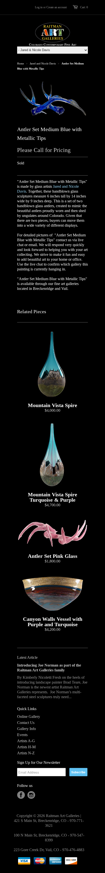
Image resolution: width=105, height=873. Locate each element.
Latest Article (27, 657)
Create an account (56, 7)
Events (22, 735)
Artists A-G (26, 741)
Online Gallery (28, 716)
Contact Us (25, 723)
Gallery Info (26, 729)
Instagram (31, 795)
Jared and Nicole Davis (43, 63)
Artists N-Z (26, 753)
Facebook (21, 795)
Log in (38, 7)
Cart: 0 (84, 7)
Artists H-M (26, 747)
